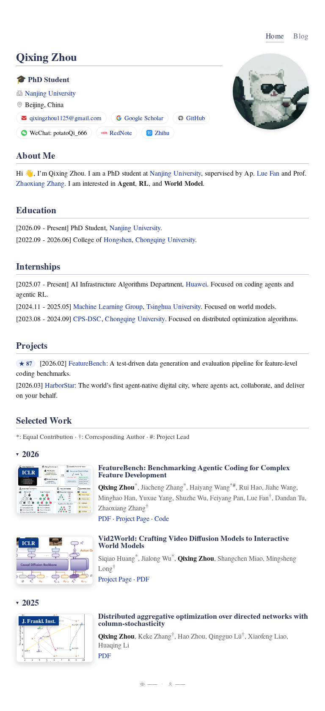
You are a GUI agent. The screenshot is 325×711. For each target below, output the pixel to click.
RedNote (121, 132)
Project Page (132, 518)
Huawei (196, 283)
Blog (300, 36)
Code (161, 518)
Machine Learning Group (108, 306)
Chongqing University (165, 239)
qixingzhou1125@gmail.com (66, 117)
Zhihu (162, 132)
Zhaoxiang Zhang (40, 183)
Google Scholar (143, 117)
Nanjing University (50, 93)
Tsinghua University (173, 306)
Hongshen (118, 239)
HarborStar (60, 384)
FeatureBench (87, 362)
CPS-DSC (87, 318)
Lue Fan (268, 172)
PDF (104, 518)
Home (275, 36)
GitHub (195, 117)
